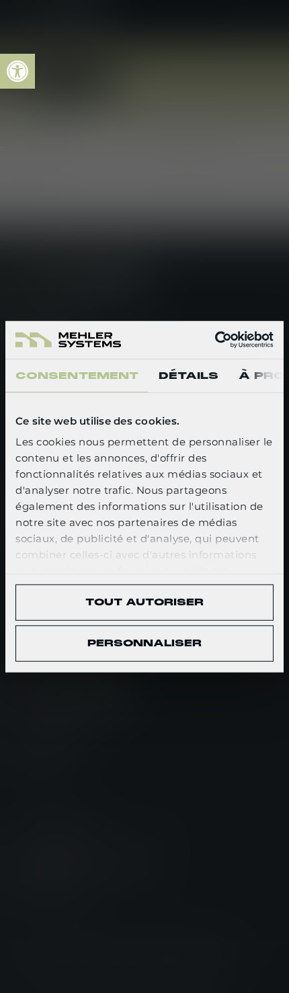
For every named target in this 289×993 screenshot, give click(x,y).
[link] (17, 71)
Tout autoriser (144, 602)
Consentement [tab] (76, 375)
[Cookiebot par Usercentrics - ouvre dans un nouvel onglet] (215, 340)
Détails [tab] (188, 375)
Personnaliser (144, 643)
